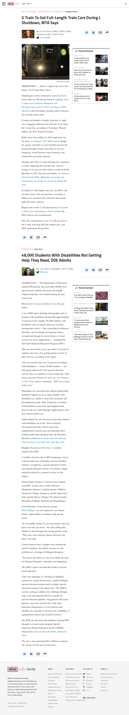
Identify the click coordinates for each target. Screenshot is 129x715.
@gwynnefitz (45, 37)
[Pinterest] (83, 680)
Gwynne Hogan (45, 31)
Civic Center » (79, 67)
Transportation (71, 12)
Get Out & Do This (72, 687)
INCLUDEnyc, (28, 510)
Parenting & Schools (55, 690)
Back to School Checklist (74, 674)
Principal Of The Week (73, 693)
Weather (51, 707)
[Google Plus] (84, 684)
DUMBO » (77, 292)
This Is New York (71, 697)
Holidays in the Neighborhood (76, 700)
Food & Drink (52, 684)
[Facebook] (84, 677)
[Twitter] (84, 674)
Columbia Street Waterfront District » (83, 81)
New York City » (80, 332)
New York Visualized (72, 680)
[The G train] (46, 60)
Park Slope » (79, 55)
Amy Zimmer (44, 268)
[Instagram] (84, 687)
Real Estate (52, 697)
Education (38, 249)
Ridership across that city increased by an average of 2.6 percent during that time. (44, 180)
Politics (50, 693)
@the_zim (44, 272)
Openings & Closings (72, 690)
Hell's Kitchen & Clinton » (84, 305)
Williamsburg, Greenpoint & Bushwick (43, 12)
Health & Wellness (54, 687)
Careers (103, 687)
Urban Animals (53, 703)
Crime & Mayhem (54, 677)
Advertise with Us (107, 677)
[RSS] (84, 690)
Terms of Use (12, 703)
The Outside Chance (72, 677)
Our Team (104, 684)
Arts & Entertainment (55, 674)
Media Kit (104, 690)
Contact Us (104, 680)
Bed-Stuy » (78, 94)
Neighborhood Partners (109, 674)
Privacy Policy (22, 703)
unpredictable (58, 95)
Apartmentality (71, 684)
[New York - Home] (13, 4)
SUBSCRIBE (90, 698)
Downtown (27, 249)
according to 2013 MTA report (45, 141)
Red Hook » (78, 318)
